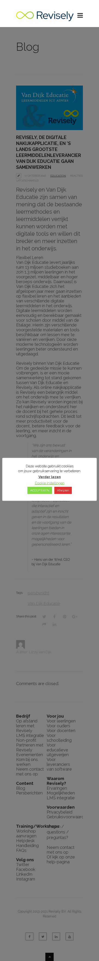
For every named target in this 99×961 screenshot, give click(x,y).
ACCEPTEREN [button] (39, 490)
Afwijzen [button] (63, 490)
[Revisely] (45, 18)
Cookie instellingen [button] (49, 483)
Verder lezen (49, 477)
